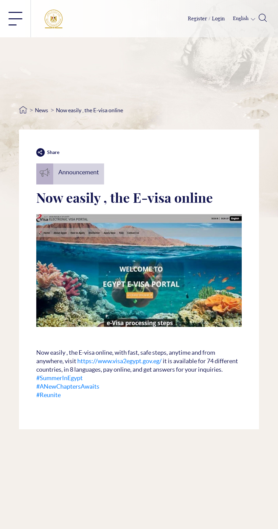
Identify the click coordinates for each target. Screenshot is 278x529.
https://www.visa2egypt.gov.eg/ (119, 361)
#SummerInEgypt (59, 377)
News (41, 110)
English (241, 18)
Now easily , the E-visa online (89, 110)
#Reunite (48, 394)
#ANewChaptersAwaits (67, 386)
